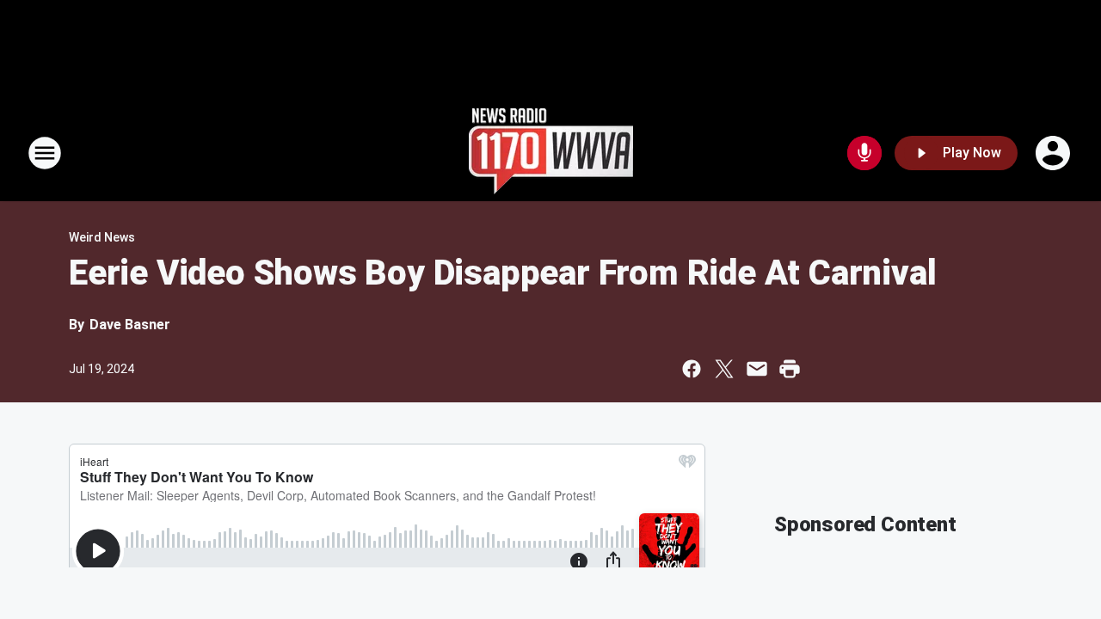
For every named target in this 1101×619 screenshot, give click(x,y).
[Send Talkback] (864, 153)
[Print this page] (790, 369)
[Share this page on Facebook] (692, 369)
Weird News (102, 237)
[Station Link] (551, 153)
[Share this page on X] (724, 369)
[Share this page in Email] (757, 369)
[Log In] (1054, 153)
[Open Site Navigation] (45, 153)
